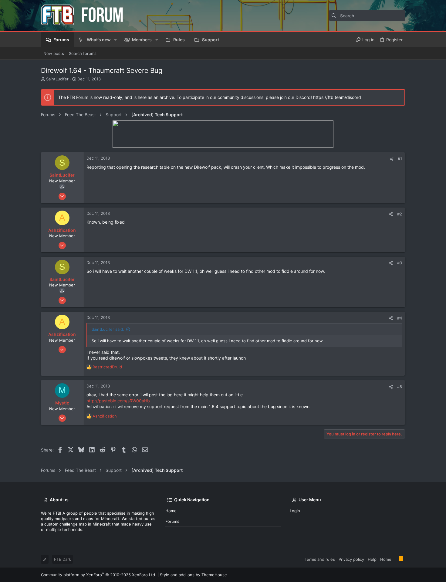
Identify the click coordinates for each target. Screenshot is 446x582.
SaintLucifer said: (108, 329)
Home (171, 510)
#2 (399, 213)
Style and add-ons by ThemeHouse (193, 574)
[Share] (391, 159)
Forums (172, 521)
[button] (115, 40)
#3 (399, 262)
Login (295, 510)
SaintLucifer (57, 78)
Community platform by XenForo (98, 574)
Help (372, 559)
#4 (399, 318)
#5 (399, 386)
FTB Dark (62, 559)
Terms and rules (320, 559)
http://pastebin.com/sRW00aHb (118, 400)
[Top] (395, 559)
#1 (400, 158)
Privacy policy (351, 559)
